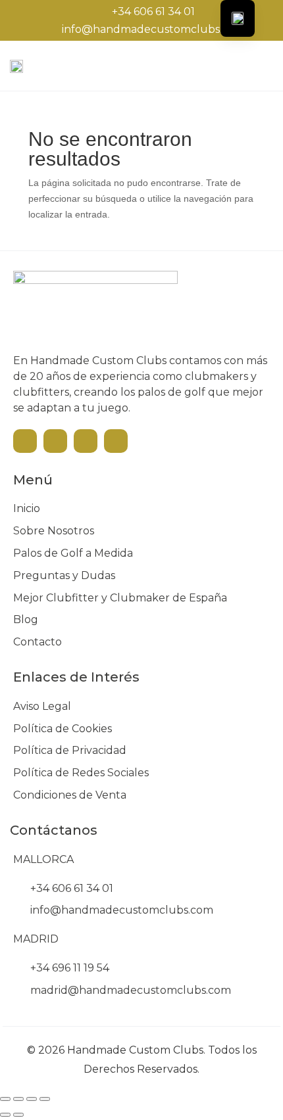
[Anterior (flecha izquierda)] (5, 1115)
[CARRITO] (253, 65)
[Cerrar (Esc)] (44, 1099)
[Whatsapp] (116, 441)
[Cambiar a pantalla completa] (18, 1099)
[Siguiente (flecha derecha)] (18, 1115)
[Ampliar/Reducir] (5, 1099)
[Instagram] (85, 441)
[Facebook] (55, 441)
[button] (217, 65)
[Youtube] (25, 441)
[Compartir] (31, 1099)
